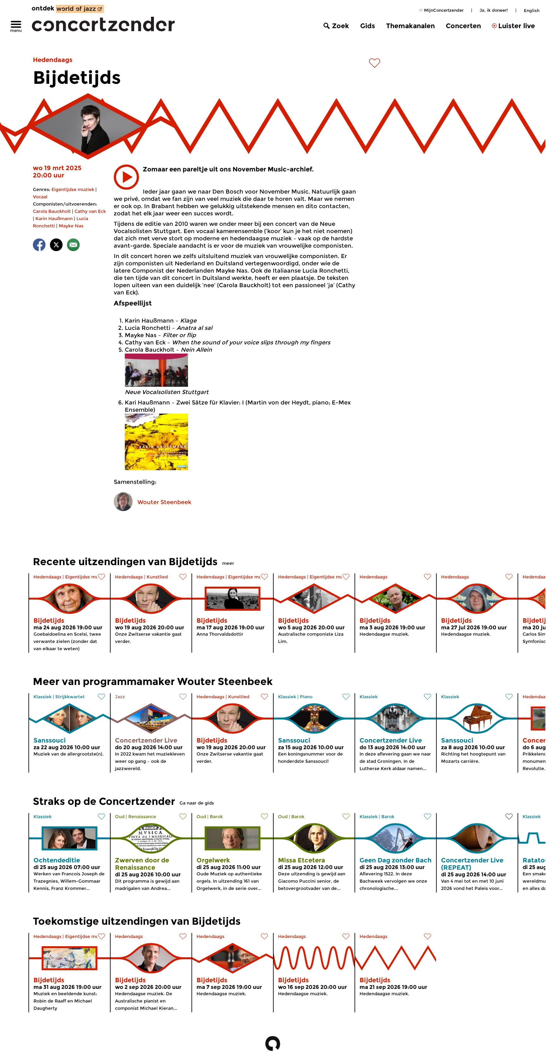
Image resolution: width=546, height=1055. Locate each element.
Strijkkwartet (70, 697)
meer (228, 563)
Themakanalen (410, 25)
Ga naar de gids (196, 803)
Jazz (120, 697)
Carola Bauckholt (52, 211)
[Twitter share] (56, 245)
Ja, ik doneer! (494, 10)
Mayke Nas (71, 226)
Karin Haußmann (54, 218)
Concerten (463, 25)
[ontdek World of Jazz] (80, 9)
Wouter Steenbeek (164, 502)
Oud (119, 816)
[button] (126, 177)
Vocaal (40, 197)
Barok (216, 816)
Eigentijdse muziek (73, 189)
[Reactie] (73, 245)
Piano (306, 697)
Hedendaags (52, 60)
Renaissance (142, 816)
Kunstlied (157, 577)
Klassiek (42, 697)
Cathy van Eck (90, 211)
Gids (367, 25)
